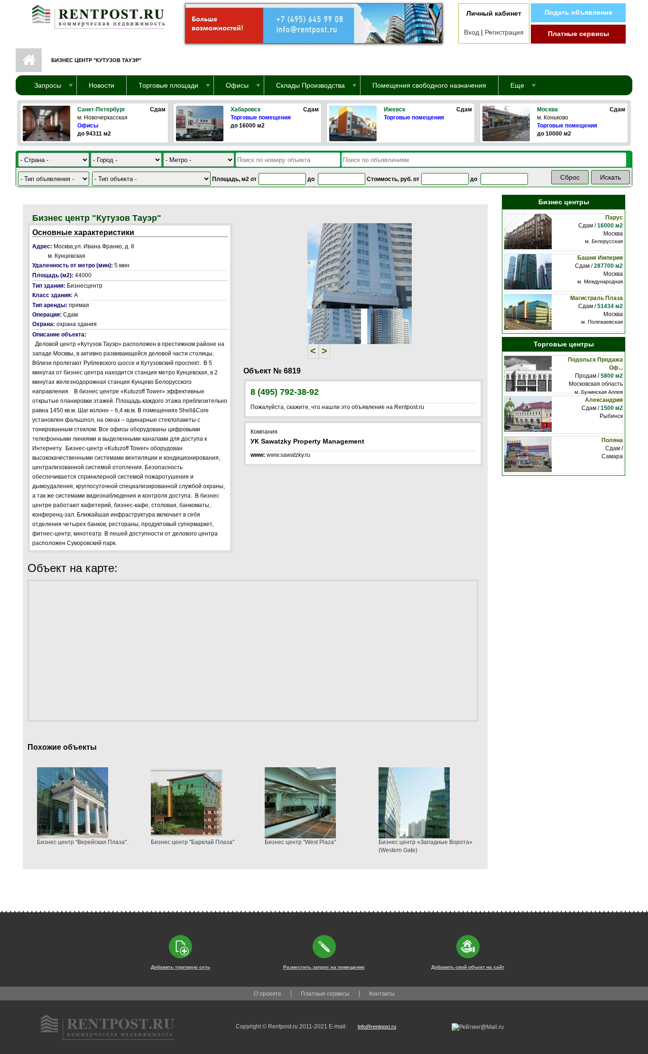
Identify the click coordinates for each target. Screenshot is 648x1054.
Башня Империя (600, 257)
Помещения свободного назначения (429, 85)
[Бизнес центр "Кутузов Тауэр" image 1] (359, 265)
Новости (101, 85)
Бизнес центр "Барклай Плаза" (192, 842)
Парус (614, 217)
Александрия (604, 400)
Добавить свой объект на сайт (467, 967)
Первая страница (29, 60)
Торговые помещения (261, 117)
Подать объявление (578, 12)
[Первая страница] (94, 14)
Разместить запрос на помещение (324, 967)
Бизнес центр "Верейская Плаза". (82, 842)
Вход (471, 32)
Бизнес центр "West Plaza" (300, 842)
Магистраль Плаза (596, 298)
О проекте (267, 993)
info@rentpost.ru (377, 1026)
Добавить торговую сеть (180, 967)
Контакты (382, 993)
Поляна (612, 440)
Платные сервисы (578, 33)
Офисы (87, 125)
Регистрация (504, 32)
